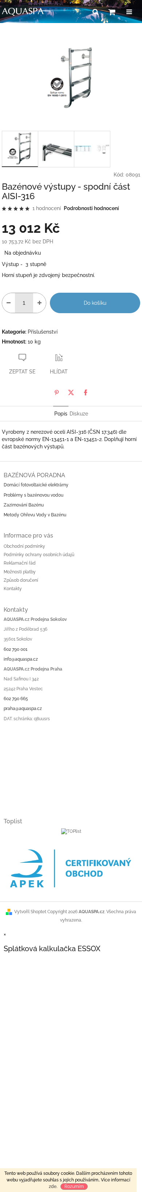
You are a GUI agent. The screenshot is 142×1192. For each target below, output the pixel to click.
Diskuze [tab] (79, 414)
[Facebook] (85, 392)
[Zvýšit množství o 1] (39, 303)
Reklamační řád (20, 563)
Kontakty (13, 588)
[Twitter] (71, 392)
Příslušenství (43, 332)
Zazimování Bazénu (24, 505)
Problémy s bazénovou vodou (33, 495)
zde (52, 1186)
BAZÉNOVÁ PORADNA (34, 475)
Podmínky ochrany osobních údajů (39, 554)
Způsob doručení (21, 580)
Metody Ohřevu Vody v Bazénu (35, 514)
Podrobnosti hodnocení (91, 208)
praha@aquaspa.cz (23, 708)
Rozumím (74, 1186)
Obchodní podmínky (24, 546)
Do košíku (95, 303)
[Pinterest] (56, 392)
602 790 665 (16, 698)
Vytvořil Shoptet (30, 911)
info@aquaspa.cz (21, 659)
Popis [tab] (60, 414)
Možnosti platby (20, 571)
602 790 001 (15, 649)
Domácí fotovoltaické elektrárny (36, 484)
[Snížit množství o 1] (8, 303)
